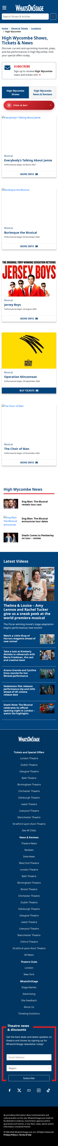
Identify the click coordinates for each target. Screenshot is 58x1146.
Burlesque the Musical (20, 233)
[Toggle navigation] (2, 7)
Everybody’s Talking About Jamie (28, 160)
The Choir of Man (16, 449)
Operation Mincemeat (20, 377)
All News (29, 954)
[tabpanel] (29, 322)
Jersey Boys (12, 305)
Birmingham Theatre (29, 784)
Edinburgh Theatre (29, 797)
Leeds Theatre (29, 804)
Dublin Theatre (29, 764)
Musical (8, 155)
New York (29, 974)
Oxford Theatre (29, 941)
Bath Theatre (29, 778)
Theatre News (29, 843)
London (29, 967)
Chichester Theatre (29, 791)
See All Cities (29, 830)
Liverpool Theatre (29, 810)
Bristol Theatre (29, 889)
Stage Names (29, 987)
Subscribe (29, 1078)
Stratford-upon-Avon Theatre (29, 823)
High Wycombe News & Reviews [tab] (42, 92)
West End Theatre (29, 863)
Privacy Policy (10, 1134)
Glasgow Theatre (29, 771)
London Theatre (29, 758)
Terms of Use (25, 1134)
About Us (29, 1007)
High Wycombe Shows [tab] (15, 92)
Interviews (29, 856)
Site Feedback (29, 1000)
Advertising (29, 994)
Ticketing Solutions (29, 1013)
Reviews (29, 850)
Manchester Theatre (29, 817)
